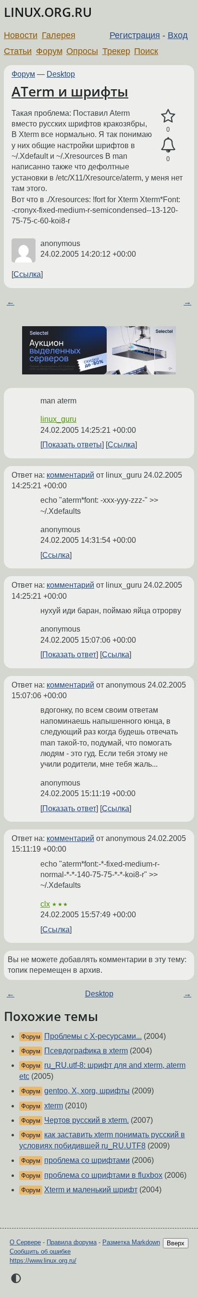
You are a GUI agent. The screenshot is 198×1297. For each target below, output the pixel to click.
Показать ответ (69, 654)
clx (45, 904)
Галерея (58, 35)
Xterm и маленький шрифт (90, 1190)
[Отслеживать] (168, 145)
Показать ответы (72, 445)
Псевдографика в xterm (86, 1051)
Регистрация (135, 35)
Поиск (146, 51)
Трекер (116, 51)
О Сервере (25, 1242)
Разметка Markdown (131, 1242)
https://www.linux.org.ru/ (43, 1260)
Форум (49, 51)
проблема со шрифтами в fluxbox (103, 1175)
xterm (53, 1106)
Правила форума (72, 1242)
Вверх (176, 1243)
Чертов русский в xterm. (86, 1120)
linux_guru (58, 419)
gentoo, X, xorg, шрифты (87, 1091)
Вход (178, 35)
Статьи (18, 51)
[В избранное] (168, 116)
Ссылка (27, 274)
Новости (20, 35)
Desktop (61, 74)
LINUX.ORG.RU (48, 12)
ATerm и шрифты (70, 91)
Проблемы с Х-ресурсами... (93, 1036)
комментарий (70, 475)
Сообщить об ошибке (40, 1251)
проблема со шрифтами (87, 1160)
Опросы (82, 51)
